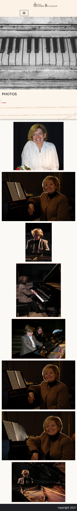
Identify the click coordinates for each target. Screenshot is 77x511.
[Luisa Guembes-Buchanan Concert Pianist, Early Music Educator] (45, 5)
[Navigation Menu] (24, 13)
